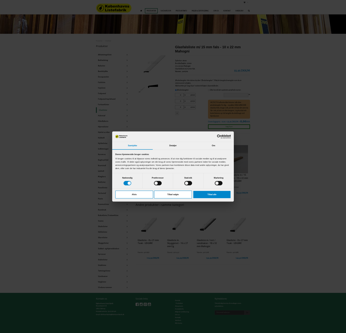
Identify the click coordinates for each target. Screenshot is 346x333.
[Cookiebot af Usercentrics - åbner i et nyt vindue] (219, 137)
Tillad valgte (173, 194)
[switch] (158, 183)
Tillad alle (211, 194)
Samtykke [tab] (132, 145)
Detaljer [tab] (173, 145)
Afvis (134, 194)
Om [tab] (213, 145)
